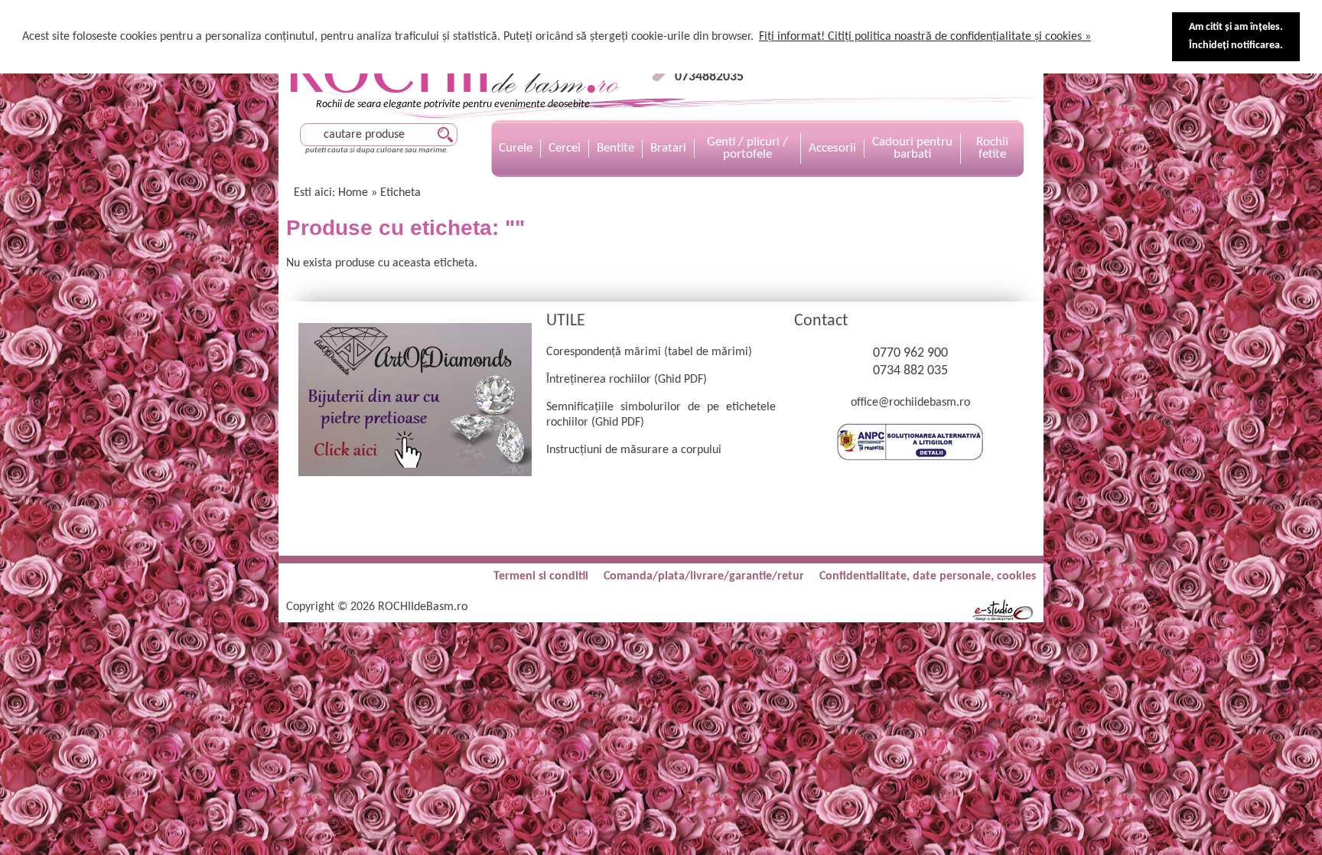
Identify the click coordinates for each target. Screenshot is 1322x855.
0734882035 (709, 77)
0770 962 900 (910, 353)
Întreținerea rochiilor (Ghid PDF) (626, 380)
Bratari (668, 148)
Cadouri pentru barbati (912, 148)
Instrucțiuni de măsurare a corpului (633, 450)
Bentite (615, 148)
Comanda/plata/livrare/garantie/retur (704, 576)
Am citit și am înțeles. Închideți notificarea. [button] (1236, 36)
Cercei (565, 148)
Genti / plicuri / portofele (747, 148)
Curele (515, 148)
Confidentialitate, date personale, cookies (927, 576)
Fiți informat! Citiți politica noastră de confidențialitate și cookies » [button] (925, 37)
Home (353, 193)
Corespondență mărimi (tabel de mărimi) (649, 352)
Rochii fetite (992, 148)
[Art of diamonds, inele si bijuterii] (415, 473)
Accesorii (832, 148)
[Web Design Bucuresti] (1003, 618)
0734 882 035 (910, 371)
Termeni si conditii (540, 576)
